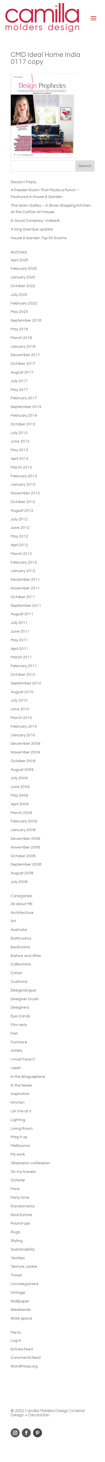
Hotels (16, 1051)
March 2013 (21, 467)
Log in (16, 1341)
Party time (20, 1198)
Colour (16, 973)
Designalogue (23, 990)
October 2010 (23, 675)
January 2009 (23, 830)
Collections (21, 964)
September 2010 (26, 683)
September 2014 (26, 407)
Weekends (21, 1310)
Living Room (22, 1129)
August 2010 (22, 692)
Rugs (15, 1232)
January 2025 (23, 277)
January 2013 (23, 484)
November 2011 (25, 588)
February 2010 (24, 726)
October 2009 (23, 761)
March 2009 (21, 813)
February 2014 (24, 416)
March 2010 (21, 718)
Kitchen (18, 1102)
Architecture (22, 913)
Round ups (20, 1223)
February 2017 (24, 398)
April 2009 (19, 804)
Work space (21, 1318)
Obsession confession (30, 1163)
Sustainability (23, 1249)
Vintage (18, 1293)
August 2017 (22, 372)
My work (18, 1154)
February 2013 (24, 476)
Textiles (18, 1258)
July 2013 (19, 433)
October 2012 (23, 502)
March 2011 (21, 657)
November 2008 (25, 847)
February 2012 (24, 562)
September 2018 (26, 320)
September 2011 (26, 606)
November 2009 (25, 752)
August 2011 (22, 614)
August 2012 (22, 511)
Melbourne (20, 1146)
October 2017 (23, 364)
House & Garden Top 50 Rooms (39, 238)
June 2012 (20, 528)
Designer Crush (25, 999)
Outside (18, 1180)
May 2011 (19, 640)
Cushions (19, 982)
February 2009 (24, 821)
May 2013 (19, 450)
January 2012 (23, 571)
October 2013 (23, 424)
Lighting (18, 1120)
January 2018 (23, 347)
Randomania (23, 1206)
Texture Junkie (24, 1267)
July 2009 (19, 778)
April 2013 (19, 459)
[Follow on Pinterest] (37, 1432)
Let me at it (21, 1111)
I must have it (23, 1059)
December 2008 (25, 839)
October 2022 (23, 286)
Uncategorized (24, 1284)
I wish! (16, 1068)
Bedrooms (20, 947)
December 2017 (25, 355)
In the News (21, 1085)
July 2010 (19, 700)
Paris (15, 1189)
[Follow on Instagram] (15, 1432)
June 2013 (20, 441)
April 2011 (19, 649)
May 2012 (19, 536)
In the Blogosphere (28, 1077)
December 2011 (25, 580)
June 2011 (20, 631)
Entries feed (22, 1349)
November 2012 (25, 493)
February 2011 (24, 666)
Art (13, 921)
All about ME (21, 904)
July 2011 (19, 623)
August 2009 (22, 770)
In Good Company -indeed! (35, 221)
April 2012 (19, 545)
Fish (14, 1034)
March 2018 (21, 338)
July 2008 (19, 882)
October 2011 (23, 597)
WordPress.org (24, 1366)
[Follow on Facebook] (26, 1432)
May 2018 (19, 329)
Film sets (19, 1025)
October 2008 (23, 856)
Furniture (19, 1042)
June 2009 (20, 787)
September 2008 (26, 864)
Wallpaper (20, 1301)
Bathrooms (21, 938)
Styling (17, 1241)
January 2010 (23, 735)
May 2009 (19, 795)
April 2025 (19, 260)
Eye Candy (20, 1016)
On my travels (23, 1172)
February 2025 (24, 269)
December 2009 (25, 744)
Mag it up (19, 1137)
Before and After (26, 956)
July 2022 (19, 295)
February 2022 (24, 303)
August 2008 (22, 873)
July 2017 (19, 381)
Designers (20, 1007)
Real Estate (21, 1215)
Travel (16, 1275)
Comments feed (26, 1358)
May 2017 (19, 390)
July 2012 (19, 519)
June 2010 (20, 709)
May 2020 (19, 312)
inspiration (20, 1094)
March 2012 (21, 554)
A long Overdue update (32, 229)
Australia (19, 930)
